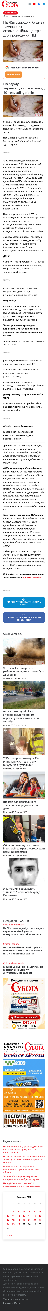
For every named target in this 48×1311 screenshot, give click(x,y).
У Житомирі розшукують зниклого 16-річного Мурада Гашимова (21, 892)
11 (13, 1215)
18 (13, 1220)
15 (34, 1215)
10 (8, 1215)
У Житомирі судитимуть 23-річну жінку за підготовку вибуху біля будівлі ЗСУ (21, 761)
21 (29, 1220)
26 (18, 1224)
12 (18, 1215)
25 (13, 1224)
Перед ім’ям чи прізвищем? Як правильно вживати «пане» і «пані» (21, 1185)
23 (40, 1220)
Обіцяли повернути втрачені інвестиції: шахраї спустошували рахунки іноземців (24, 848)
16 (40, 1215)
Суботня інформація (13, 924)
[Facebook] (39, 4)
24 (8, 1224)
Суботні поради (11, 943)
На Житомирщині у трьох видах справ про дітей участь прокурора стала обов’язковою (23, 931)
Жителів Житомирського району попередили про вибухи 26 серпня (24, 671)
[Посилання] (10, 4)
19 (18, 1220)
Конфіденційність (12, 1303)
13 (24, 1215)
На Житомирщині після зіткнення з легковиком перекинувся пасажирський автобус (21, 716)
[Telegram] (44, 4)
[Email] (29, 4)
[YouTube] (34, 4)
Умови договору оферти (15, 1299)
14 (29, 1215)
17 (8, 1220)
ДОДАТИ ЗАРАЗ (13, 74)
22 (34, 1220)
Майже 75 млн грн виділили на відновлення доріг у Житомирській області (23, 969)
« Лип (10, 1235)
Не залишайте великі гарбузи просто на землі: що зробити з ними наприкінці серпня (22, 950)
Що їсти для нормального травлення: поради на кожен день (21, 805)
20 (24, 1220)
